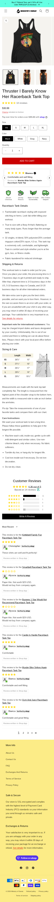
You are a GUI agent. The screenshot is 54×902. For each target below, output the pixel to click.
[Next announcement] (49, 4)
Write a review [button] (27, 516)
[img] (9, 542)
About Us (10, 753)
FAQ (8, 766)
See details (18, 848)
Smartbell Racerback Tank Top (36, 567)
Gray (32, 139)
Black (7, 139)
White (20, 139)
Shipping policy (36, 895)
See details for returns (12, 318)
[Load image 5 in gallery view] (27, 77)
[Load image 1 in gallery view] (10, 77)
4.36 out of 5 (34, 487)
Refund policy (31, 891)
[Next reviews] (49, 178)
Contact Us (11, 759)
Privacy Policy (12, 785)
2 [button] (23, 733)
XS (6, 127)
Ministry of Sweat (17, 891)
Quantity (5, 145)
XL (43, 127)
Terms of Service (13, 778)
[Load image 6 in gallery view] (43, 77)
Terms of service (22, 895)
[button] (6, 11)
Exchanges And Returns (17, 772)
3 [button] (28, 733)
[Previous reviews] (4, 178)
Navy (44, 139)
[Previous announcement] (5, 4)
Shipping (5, 112)
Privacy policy (43, 891)
